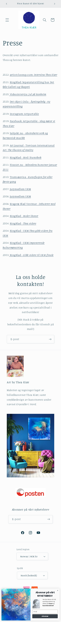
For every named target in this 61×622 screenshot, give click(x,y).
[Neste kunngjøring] (54, 3)
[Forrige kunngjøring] (6, 3)
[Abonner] (50, 339)
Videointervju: (27, 94)
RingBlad (23, 223)
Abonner (45, 616)
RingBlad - (26, 157)
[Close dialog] (57, 590)
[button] (7, 20)
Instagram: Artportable (24, 113)
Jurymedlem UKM (20, 189)
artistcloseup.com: (33, 74)
